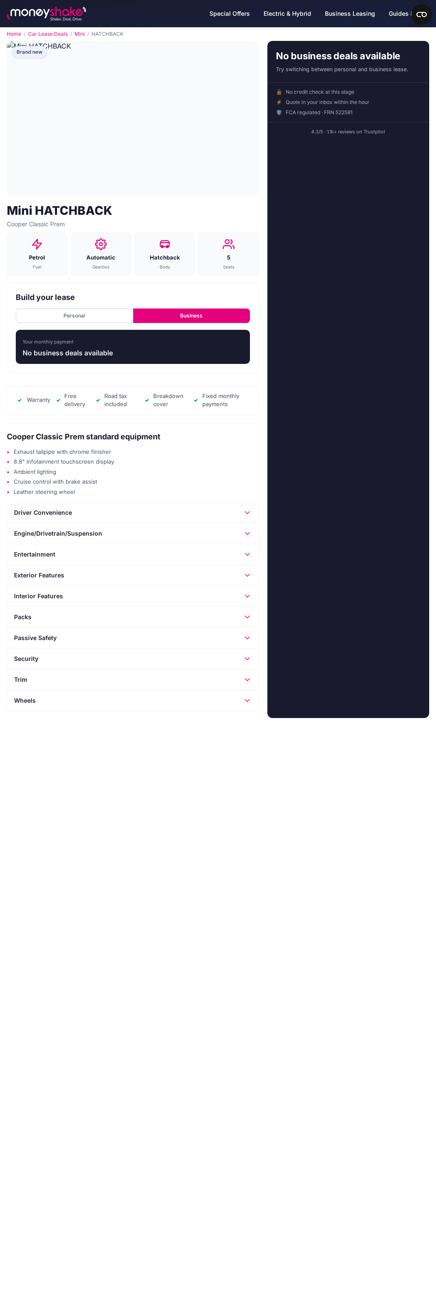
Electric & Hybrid (287, 13)
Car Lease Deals (48, 34)
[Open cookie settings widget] (421, 14)
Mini (80, 34)
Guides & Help (409, 13)
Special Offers (229, 13)
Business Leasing (350, 13)
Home (14, 34)
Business (191, 315)
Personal (74, 315)
